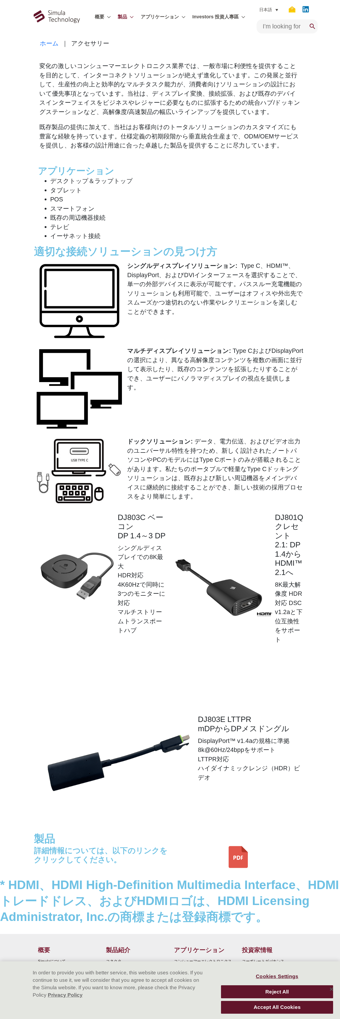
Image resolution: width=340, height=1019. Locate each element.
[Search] (312, 26)
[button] (107, 16)
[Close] (331, 989)
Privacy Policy (65, 995)
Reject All (277, 991)
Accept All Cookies (277, 1007)
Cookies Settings (277, 976)
